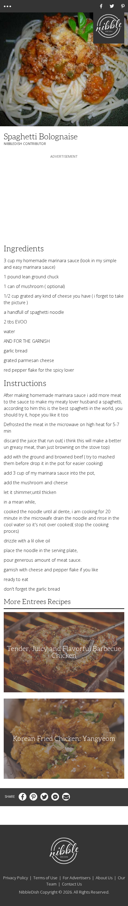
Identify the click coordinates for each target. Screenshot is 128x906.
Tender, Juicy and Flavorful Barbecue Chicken (64, 652)
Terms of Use (45, 877)
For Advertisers (76, 877)
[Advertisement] (64, 198)
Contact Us (72, 884)
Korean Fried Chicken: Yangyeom (64, 738)
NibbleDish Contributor (25, 143)
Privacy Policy (15, 877)
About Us (104, 877)
